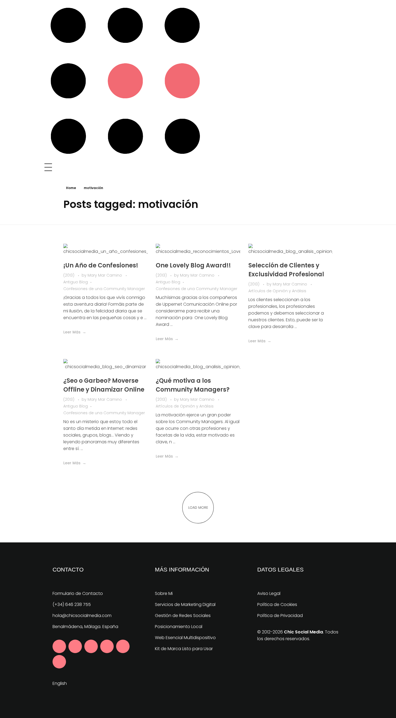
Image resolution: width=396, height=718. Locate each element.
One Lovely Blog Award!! (193, 265)
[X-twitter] (75, 646)
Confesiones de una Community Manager (104, 288)
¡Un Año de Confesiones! (100, 265)
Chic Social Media (303, 632)
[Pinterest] (107, 646)
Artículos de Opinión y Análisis (277, 291)
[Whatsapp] (59, 661)
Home (71, 188)
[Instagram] (123, 646)
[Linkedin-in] (91, 646)
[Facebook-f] (59, 646)
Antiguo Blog (75, 282)
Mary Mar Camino (105, 275)
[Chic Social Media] (125, 81)
